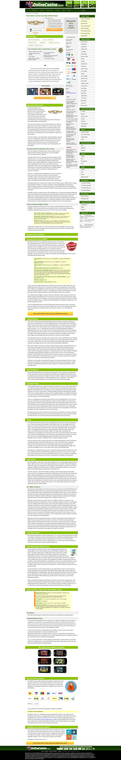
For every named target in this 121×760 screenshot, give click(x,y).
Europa (82, 73)
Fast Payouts (84, 21)
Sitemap (59, 751)
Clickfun (83, 118)
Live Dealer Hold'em (85, 190)
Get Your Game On (86, 143)
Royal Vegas (84, 54)
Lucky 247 (83, 103)
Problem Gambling (53, 751)
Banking (83, 154)
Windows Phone (84, 177)
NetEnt (82, 207)
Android (83, 169)
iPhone (82, 174)
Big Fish (83, 113)
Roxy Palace (84, 81)
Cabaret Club (84, 63)
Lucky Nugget (84, 76)
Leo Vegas (83, 51)
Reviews (42, 10)
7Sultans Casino (85, 83)
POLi (82, 158)
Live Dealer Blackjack (86, 185)
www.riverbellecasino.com (71, 92)
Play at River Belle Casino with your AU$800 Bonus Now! (50, 313)
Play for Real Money (85, 18)
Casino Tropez (84, 68)
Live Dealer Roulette (85, 182)
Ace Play (83, 111)
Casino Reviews (85, 39)
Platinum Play (84, 78)
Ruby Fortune (84, 41)
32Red (82, 58)
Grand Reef (83, 90)
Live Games (84, 180)
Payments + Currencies (54, 42)
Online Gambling (85, 28)
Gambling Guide (84, 198)
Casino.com (84, 66)
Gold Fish (83, 121)
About (43, 751)
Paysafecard (84, 161)
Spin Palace (83, 44)
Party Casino (84, 105)
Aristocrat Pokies (85, 132)
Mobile (83, 167)
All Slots (83, 61)
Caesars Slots (84, 116)
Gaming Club (84, 49)
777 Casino (83, 98)
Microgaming (84, 204)
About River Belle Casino (33, 39)
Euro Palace (84, 88)
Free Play (57, 10)
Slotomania (83, 126)
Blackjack (83, 147)
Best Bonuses (84, 23)
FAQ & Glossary (85, 196)
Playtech (83, 209)
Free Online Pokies (85, 134)
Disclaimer (47, 751)
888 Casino (83, 100)
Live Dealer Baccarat (86, 187)
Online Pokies (49, 10)
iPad (82, 172)
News (63, 10)
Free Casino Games (85, 26)
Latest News (84, 213)
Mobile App (42, 42)
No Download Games (86, 30)
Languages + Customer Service (35, 45)
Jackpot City (84, 46)
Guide (82, 139)
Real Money (34, 10)
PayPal (82, 156)
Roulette (83, 150)
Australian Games (32, 42)
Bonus (69, 10)
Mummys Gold (84, 56)
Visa (82, 163)
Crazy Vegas (84, 71)
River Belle (83, 93)
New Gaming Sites (85, 33)
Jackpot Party (84, 123)
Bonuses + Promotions (48, 39)
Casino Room (84, 85)
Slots (82, 145)
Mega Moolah (84, 35)
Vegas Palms (84, 95)
